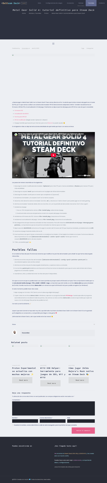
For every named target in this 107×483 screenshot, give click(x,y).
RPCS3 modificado (20, 120)
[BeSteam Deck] (14, 3)
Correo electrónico (46, 418)
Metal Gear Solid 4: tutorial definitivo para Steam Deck (68, 13)
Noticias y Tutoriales (35, 13)
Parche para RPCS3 (20, 117)
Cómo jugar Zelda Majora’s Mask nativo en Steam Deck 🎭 (81, 371)
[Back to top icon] (93, 479)
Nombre (15, 418)
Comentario (16, 400)
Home (24, 13)
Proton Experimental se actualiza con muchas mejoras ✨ (24, 371)
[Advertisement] (53, 28)
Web (68, 418)
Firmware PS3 (18, 110)
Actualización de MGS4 (21, 114)
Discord (50, 123)
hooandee (25, 48)
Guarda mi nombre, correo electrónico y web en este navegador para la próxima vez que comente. (45, 425)
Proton (46, 13)
